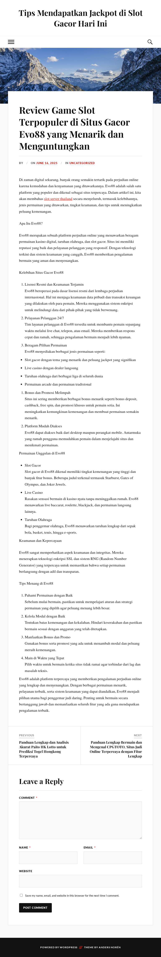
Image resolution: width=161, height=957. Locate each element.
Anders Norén (110, 947)
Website (25, 871)
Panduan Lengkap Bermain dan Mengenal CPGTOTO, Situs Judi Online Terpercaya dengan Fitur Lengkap (116, 749)
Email (90, 847)
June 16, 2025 (47, 163)
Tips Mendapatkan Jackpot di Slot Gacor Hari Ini (81, 18)
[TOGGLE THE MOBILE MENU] (11, 42)
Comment (28, 797)
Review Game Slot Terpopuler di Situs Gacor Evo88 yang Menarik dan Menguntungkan (74, 128)
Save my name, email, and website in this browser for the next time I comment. (72, 895)
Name (25, 847)
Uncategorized (82, 163)
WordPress (68, 947)
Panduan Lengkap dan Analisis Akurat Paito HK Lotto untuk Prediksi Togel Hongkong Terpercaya (44, 749)
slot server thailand (58, 198)
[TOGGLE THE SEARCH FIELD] (150, 42)
